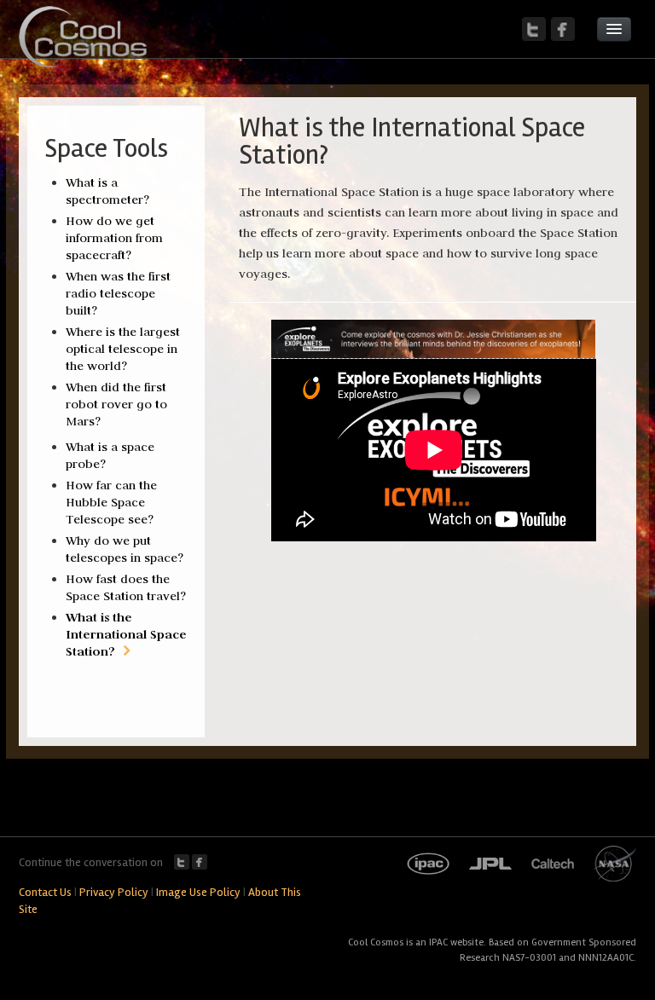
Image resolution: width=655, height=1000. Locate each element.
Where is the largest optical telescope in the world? (123, 348)
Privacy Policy (113, 892)
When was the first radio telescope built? (118, 293)
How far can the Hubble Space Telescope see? (111, 502)
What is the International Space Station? (126, 634)
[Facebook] (563, 29)
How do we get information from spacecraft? (114, 238)
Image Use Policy (198, 892)
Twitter (181, 862)
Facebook (199, 862)
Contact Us (45, 892)
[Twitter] (534, 29)
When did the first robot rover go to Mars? (116, 404)
